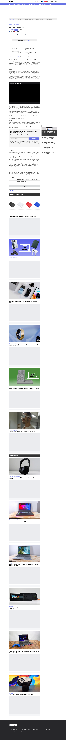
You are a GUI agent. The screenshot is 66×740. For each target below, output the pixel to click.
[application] (24, 93)
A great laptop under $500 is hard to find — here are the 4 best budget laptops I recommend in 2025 (49, 133)
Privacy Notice (12, 142)
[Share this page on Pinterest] (14, 31)
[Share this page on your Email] (19, 31)
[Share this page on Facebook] (9, 31)
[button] (56, 1)
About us (22, 731)
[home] (9, 4)
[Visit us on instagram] (44, 1)
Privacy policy (35, 729)
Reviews (16, 29)
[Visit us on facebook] (39, 1)
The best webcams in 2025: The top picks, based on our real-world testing (50, 143)
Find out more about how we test (28, 57)
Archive (34, 731)
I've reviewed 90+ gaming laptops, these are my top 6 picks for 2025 (49, 148)
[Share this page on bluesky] (18, 31)
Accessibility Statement (13, 731)
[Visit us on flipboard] (46, 1)
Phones (10, 24)
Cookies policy (47, 729)
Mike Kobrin (22, 29)
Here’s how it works (38, 34)
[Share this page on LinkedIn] (13, 31)
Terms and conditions (13, 729)
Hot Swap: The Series (39, 19)
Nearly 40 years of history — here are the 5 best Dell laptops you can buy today (50, 138)
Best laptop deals (49, 19)
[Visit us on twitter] (41, 1)
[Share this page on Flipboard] (16, 31)
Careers (46, 731)
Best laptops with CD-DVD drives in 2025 (49, 153)
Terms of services (22, 141)
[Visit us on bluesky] (42, 1)
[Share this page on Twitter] (11, 31)
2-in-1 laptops (18, 19)
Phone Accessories (16, 24)
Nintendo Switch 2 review (28, 19)
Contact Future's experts (25, 729)
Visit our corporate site (47, 722)
